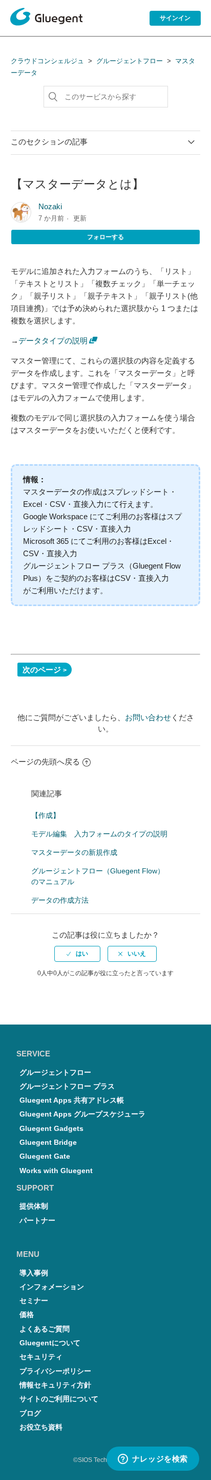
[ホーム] (46, 18)
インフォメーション (51, 1287)
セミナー (33, 1301)
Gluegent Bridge (48, 1142)
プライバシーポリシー (55, 1371)
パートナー (37, 1221)
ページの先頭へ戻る (45, 761)
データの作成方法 (60, 900)
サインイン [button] (175, 18)
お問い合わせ (148, 717)
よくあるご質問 (44, 1329)
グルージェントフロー (129, 61)
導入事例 (33, 1273)
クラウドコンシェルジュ (47, 61)
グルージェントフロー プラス (67, 1086)
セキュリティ (40, 1357)
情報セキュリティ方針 (55, 1385)
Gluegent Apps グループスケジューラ (82, 1114)
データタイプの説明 (53, 340)
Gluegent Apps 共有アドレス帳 (71, 1100)
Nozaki (50, 206)
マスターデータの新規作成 (74, 852)
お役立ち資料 (40, 1427)
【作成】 (45, 815)
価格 (26, 1315)
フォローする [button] (105, 237)
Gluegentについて (49, 1343)
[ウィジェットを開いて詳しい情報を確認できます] (152, 1459)
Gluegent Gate (44, 1156)
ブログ (30, 1413)
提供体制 (33, 1206)
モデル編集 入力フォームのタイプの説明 (99, 834)
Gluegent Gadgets (51, 1128)
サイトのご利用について (58, 1399)
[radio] (77, 953)
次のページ (42, 669)
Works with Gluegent (56, 1171)
